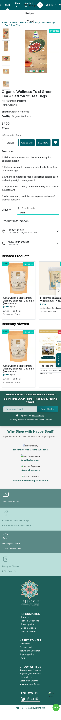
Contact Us (25, 643)
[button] (6, 33)
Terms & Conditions (30, 620)
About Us (25, 617)
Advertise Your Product (30, 684)
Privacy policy (27, 624)
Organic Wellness (21, 116)
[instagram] (23, 699)
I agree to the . (32, 415)
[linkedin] (32, 699)
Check (22, 213)
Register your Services (30, 673)
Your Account (26, 647)
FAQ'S (22, 658)
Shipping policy (27, 654)
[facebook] (27, 699)
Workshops (30, 5)
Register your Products (30, 670)
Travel (30, 21)
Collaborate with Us (29, 680)
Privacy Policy (38, 415)
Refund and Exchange (30, 650)
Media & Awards (28, 631)
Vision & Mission (28, 628)
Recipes (29, 13)
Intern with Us (26, 677)
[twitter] (37, 699)
